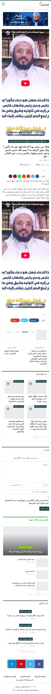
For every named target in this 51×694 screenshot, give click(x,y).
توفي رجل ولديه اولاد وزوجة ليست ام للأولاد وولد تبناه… (25, 643)
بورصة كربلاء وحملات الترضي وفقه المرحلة (25, 552)
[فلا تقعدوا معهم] (42, 575)
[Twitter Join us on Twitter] (30, 664)
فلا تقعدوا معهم (30, 571)
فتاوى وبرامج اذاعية (40, 406)
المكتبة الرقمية (25, 676)
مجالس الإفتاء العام (34, 141)
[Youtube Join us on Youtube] (21, 664)
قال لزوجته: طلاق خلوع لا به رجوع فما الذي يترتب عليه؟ (25, 616)
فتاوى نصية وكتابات (25, 547)
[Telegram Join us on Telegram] (12, 664)
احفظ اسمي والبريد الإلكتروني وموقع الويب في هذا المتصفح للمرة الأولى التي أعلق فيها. (27, 501)
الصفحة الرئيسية (40, 676)
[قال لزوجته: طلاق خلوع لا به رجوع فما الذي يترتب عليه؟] (37, 387)
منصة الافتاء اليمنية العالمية (17, 141)
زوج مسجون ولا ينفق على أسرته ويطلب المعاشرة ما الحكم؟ (25, 629)
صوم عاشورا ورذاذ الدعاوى (26, 559)
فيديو (45, 141)
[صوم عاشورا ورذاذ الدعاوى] (42, 563)
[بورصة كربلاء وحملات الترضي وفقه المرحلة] (25, 541)
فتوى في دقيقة (41, 381)
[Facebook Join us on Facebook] (39, 664)
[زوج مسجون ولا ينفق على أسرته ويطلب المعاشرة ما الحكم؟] (14, 387)
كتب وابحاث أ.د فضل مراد (24, 680)
